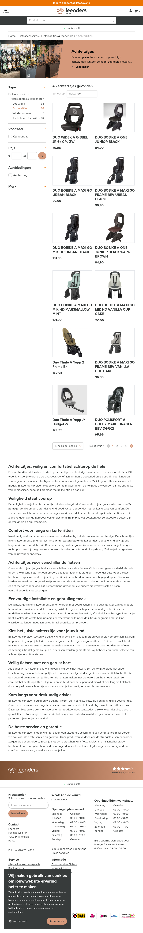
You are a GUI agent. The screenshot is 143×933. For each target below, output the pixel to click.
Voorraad (15, 129)
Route (11, 841)
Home (12, 36)
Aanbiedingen (19, 167)
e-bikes (124, 573)
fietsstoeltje (21, 477)
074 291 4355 (26, 850)
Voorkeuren (20, 921)
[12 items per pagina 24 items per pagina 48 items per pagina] (67, 445)
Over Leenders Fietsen (64, 864)
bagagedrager (53, 477)
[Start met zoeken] (112, 20)
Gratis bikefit (73, 28)
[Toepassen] (42, 155)
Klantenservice (16, 868)
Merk (12, 186)
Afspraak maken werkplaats (24, 864)
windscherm (74, 645)
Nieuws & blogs (60, 868)
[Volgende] (131, 446)
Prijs (11, 148)
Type (12, 87)
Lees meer (82, 67)
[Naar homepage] (71, 11)
